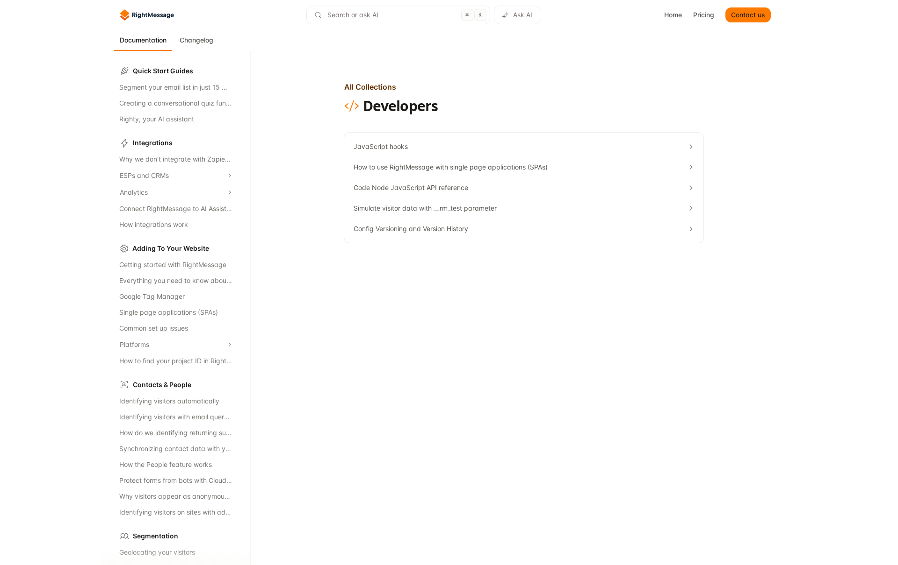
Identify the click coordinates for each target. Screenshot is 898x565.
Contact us (748, 15)
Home (673, 15)
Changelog (196, 40)
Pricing (703, 15)
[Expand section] (229, 175)
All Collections (370, 87)
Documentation (143, 40)
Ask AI (522, 15)
